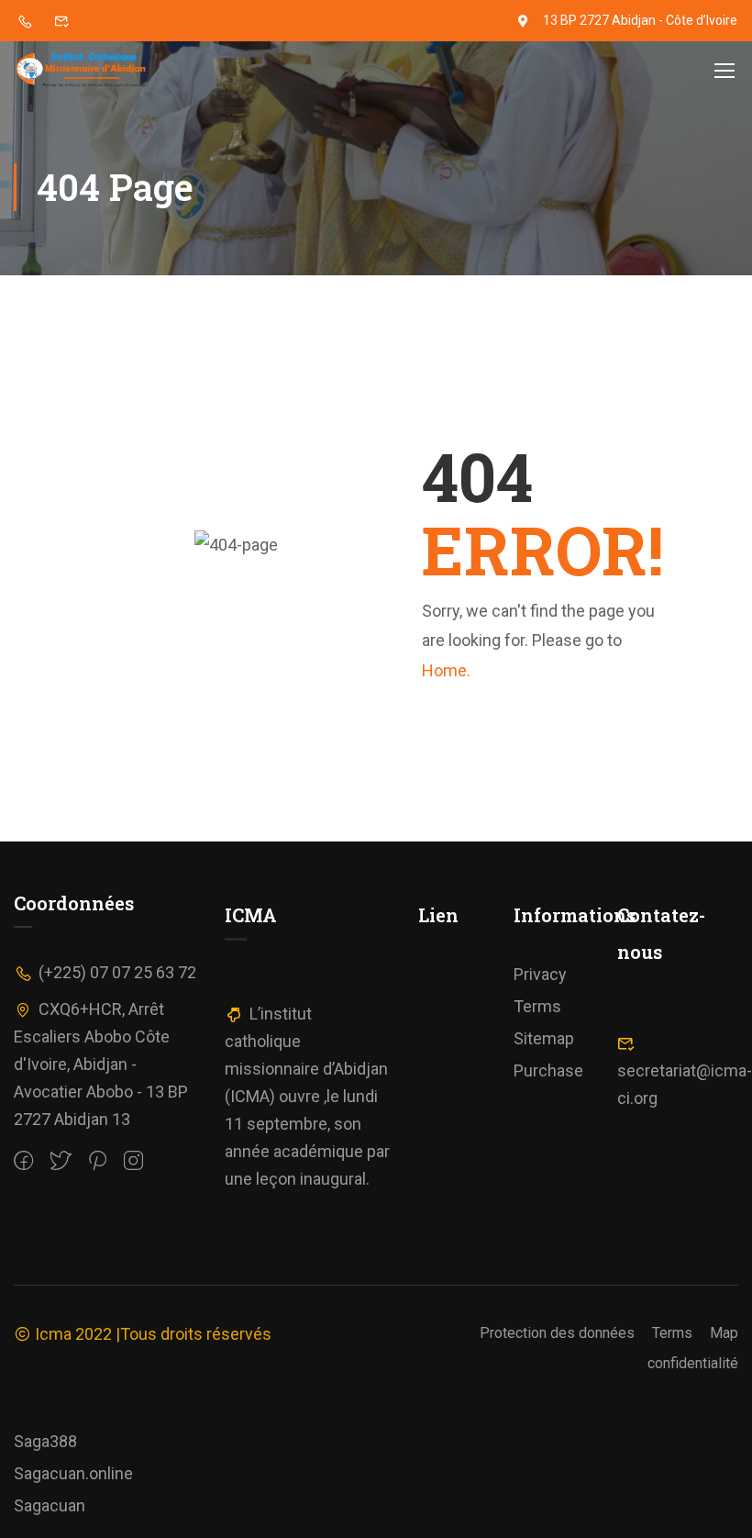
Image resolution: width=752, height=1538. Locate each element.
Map (724, 1333)
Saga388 (45, 1441)
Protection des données (557, 1333)
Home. (446, 670)
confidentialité (692, 1363)
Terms (537, 1006)
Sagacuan (49, 1505)
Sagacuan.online (73, 1473)
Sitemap (544, 1038)
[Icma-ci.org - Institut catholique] (84, 70)
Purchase (548, 1070)
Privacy (540, 974)
